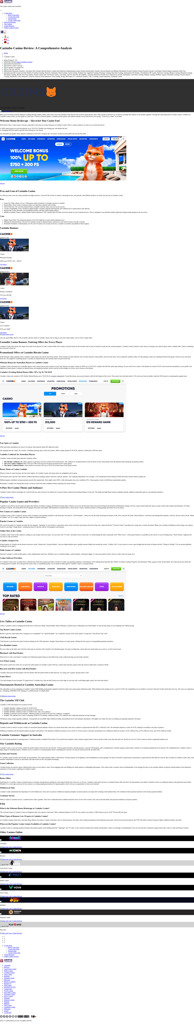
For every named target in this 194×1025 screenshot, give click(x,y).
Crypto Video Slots (14, 20)
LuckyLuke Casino (10, 969)
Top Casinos (8, 24)
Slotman (6, 1002)
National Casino (9, 978)
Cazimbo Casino (9, 972)
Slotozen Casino (9, 1000)
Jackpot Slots (12, 18)
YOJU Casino (8, 991)
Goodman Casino (9, 1007)
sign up (2, 183)
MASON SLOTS (9, 987)
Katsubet (7, 998)
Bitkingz (6, 1003)
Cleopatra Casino (9, 994)
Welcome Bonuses (10, 22)
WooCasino (8, 985)
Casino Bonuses (9, 26)
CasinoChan (8, 989)
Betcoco (6, 967)
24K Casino (8, 1005)
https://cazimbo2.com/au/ (24, 62)
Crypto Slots (8, 13)
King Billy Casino (10, 992)
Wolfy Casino (8, 971)
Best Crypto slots (13, 15)
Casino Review (17, 847)
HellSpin (7, 976)
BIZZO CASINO (9, 982)
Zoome (6, 1011)
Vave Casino (8, 974)
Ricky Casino (8, 996)
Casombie (7, 965)
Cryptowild (7, 1012)
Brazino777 (8, 983)
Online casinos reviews (11, 28)
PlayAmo (7, 980)
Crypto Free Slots (13, 17)
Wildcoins (7, 1009)
